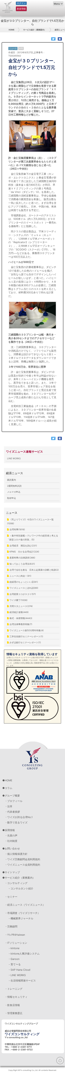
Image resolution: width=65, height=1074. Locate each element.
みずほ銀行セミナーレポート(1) (25, 642)
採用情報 (10, 830)
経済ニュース (14, 473)
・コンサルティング (16, 883)
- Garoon (14, 959)
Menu (57, 3)
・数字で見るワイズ (16, 822)
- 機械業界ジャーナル (21, 918)
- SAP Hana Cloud (19, 969)
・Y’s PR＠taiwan (15, 934)
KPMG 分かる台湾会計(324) (24, 551)
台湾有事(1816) (17, 529)
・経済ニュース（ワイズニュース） (25, 904)
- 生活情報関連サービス (22, 980)
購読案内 (11, 479)
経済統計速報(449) (19, 612)
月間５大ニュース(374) (21, 606)
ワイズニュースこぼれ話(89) (23, 588)
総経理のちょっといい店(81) (23, 582)
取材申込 (11, 498)
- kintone (14, 948)
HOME (11, 30)
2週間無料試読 (14, 485)
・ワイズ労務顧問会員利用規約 (22, 859)
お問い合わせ (12, 848)
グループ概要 (12, 795)
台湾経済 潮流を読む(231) (23, 545)
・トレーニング (13, 988)
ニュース (11, 512)
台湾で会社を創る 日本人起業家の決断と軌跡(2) (34, 569)
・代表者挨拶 (12, 811)
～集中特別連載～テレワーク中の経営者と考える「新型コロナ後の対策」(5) (32, 537)
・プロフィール (13, 801)
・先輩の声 (11, 835)
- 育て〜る (15, 964)
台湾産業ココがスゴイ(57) (22, 594)
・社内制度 (11, 840)
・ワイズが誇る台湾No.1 (18, 817)
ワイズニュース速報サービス (24, 451)
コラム (8, 788)
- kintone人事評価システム (24, 953)
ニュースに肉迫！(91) (20, 575)
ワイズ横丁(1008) (18, 600)
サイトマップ (12, 872)
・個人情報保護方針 (16, 853)
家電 (21, 48)
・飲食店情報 (12, 1005)
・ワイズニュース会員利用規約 (22, 864)
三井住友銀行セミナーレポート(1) (26, 636)
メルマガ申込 (13, 491)
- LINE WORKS (17, 975)
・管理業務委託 (13, 1013)
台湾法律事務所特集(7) (20, 624)
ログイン (21, 3)
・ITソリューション (16, 942)
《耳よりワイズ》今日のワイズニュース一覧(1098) (30, 521)
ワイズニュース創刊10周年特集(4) (26, 630)
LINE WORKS (14, 458)
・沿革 (8, 806)
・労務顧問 (11, 926)
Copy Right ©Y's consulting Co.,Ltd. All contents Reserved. (32, 1070)
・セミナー (11, 896)
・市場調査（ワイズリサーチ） (22, 913)
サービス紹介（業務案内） (34, 30)
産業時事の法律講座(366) (22, 557)
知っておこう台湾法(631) (22, 563)
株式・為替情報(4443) (20, 618)
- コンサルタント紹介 (21, 888)
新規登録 (21, 8)
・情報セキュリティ (16, 996)
